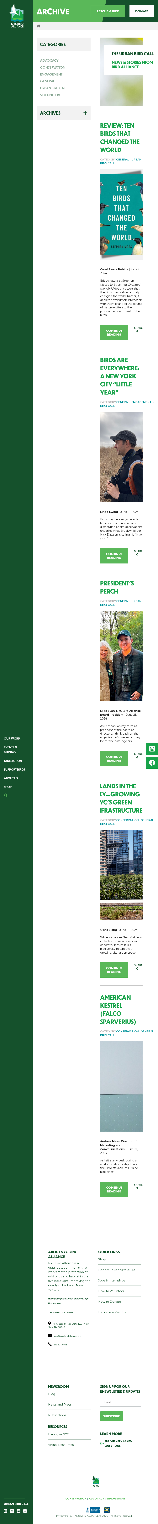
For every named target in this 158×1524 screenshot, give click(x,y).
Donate (141, 11)
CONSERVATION (52, 67)
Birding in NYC (58, 1434)
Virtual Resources (61, 1445)
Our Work (12, 738)
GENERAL (47, 81)
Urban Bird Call (16, 1504)
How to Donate (109, 1301)
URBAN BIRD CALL (53, 88)
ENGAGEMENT (51, 74)
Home (38, 26)
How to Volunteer (111, 1291)
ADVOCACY (49, 60)
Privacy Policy (64, 1515)
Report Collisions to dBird (116, 1270)
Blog (51, 1394)
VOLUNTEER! (50, 95)
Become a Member (113, 1312)
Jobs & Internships (111, 1280)
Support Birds (14, 769)
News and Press (59, 1404)
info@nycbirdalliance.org (68, 1335)
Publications (57, 1415)
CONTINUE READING (114, 332)
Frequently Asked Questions (118, 1443)
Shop (8, 786)
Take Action (13, 760)
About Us (11, 778)
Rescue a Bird (108, 11)
